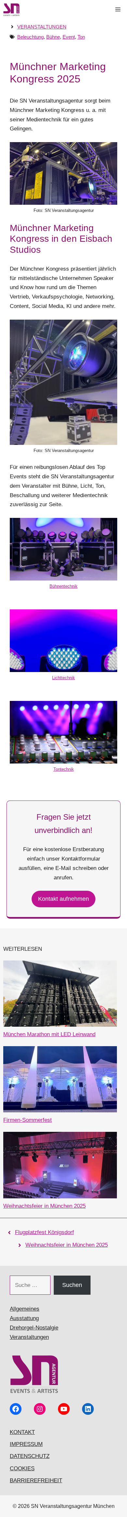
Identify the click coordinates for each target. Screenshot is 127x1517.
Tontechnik (63, 769)
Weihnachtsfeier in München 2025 (44, 1206)
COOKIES (22, 1468)
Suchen (72, 1285)
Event (69, 37)
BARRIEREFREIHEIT (36, 1480)
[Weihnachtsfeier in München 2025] (60, 1166)
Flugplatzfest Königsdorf (44, 1232)
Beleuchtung (30, 37)
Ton (81, 37)
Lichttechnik (63, 677)
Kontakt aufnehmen (63, 899)
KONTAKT (22, 1432)
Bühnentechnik (63, 586)
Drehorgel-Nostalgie (34, 1328)
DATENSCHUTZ (29, 1456)
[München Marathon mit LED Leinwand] (60, 995)
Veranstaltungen (41, 27)
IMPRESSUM (26, 1444)
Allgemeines (24, 1309)
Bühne (53, 37)
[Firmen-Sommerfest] (60, 1081)
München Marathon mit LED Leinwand (49, 1034)
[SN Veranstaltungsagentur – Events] (11, 9)
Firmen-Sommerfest (27, 1120)
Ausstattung (24, 1318)
